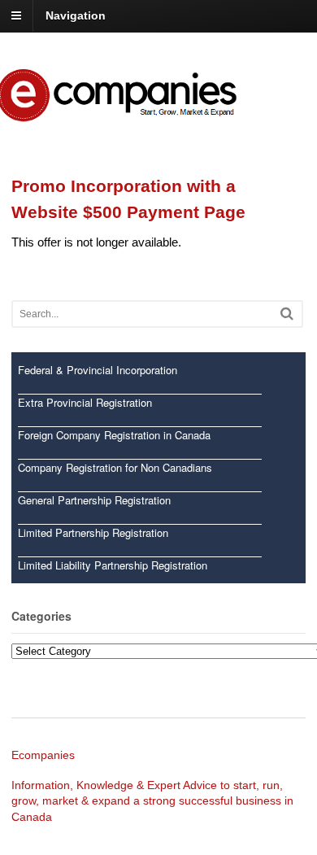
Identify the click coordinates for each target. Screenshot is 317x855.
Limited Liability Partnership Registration (112, 565)
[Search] (286, 313)
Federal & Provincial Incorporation (97, 369)
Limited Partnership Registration (93, 532)
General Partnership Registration (94, 500)
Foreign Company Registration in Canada (114, 435)
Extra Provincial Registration (85, 402)
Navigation (76, 15)
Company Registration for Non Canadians (115, 467)
